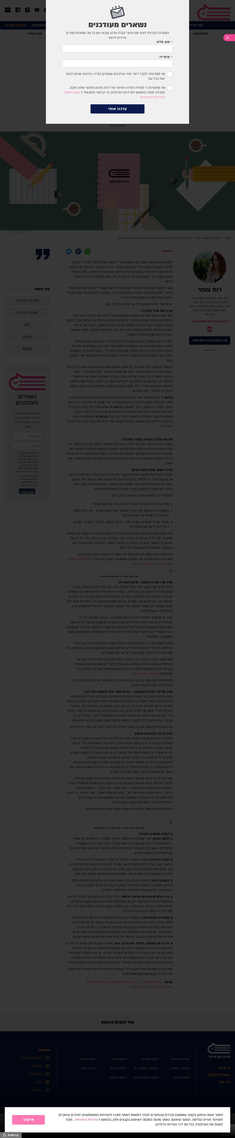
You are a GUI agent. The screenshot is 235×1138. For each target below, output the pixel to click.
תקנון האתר (72, 92)
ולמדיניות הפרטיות (152, 97)
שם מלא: (163, 42)
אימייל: (164, 57)
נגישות (13, 1135)
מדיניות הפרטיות (86, 1120)
